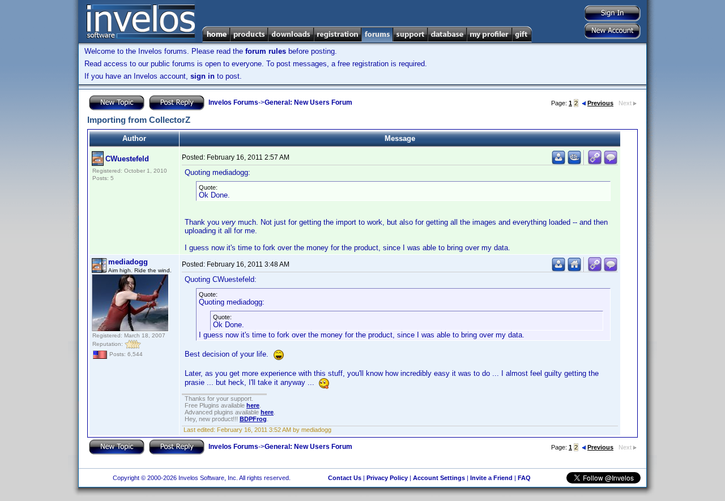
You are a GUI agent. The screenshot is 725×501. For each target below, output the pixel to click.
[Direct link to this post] (594, 162)
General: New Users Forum (308, 102)
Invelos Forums (233, 102)
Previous (600, 103)
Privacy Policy (387, 477)
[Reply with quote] (610, 162)
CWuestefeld (127, 159)
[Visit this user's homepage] (574, 269)
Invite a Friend (491, 477)
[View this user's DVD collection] (574, 162)
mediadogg (128, 262)
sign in (202, 76)
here (252, 405)
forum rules (265, 51)
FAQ (524, 477)
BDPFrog (253, 419)
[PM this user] (558, 162)
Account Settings (439, 477)
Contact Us (344, 477)
